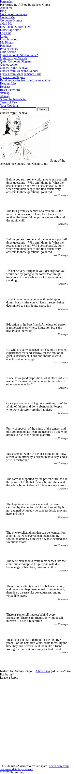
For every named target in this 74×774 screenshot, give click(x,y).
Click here (43, 671)
